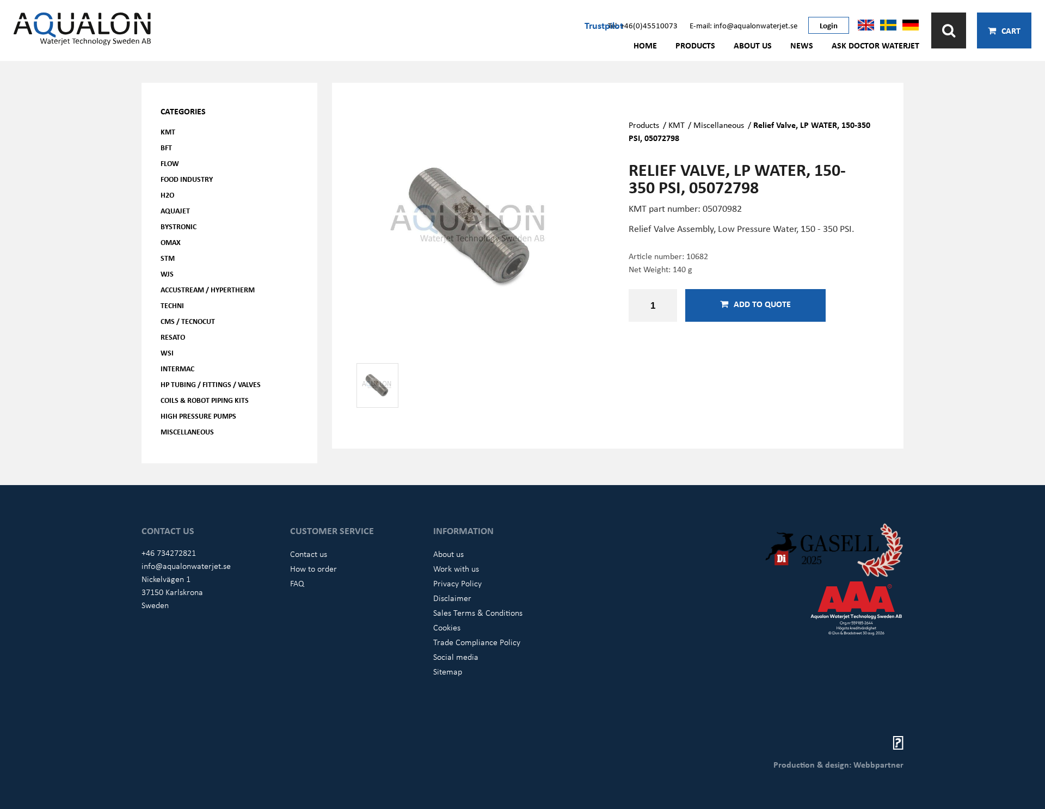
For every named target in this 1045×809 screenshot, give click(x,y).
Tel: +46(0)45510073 (643, 25)
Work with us (456, 568)
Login (829, 25)
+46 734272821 (169, 553)
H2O (167, 194)
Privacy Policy (457, 583)
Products (695, 45)
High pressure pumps (198, 415)
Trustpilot (604, 25)
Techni (172, 305)
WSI (167, 352)
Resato (173, 337)
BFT (166, 147)
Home (645, 45)
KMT (168, 131)
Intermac (177, 368)
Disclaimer (452, 598)
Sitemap (447, 671)
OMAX (171, 242)
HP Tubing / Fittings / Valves (211, 384)
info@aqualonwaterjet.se (186, 566)
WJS (167, 273)
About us (753, 45)
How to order (313, 568)
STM (168, 258)
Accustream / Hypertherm (208, 289)
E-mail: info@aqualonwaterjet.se (743, 25)
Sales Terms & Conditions (477, 612)
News (801, 45)
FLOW (170, 163)
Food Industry (187, 179)
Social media (455, 657)
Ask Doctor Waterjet (875, 45)
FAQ (297, 583)
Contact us (308, 554)
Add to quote (762, 304)
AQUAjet (175, 210)
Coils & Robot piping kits (205, 400)
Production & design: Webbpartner (838, 764)
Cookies (446, 627)
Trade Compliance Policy (476, 642)
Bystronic (178, 226)
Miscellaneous (187, 431)
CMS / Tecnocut (188, 321)
